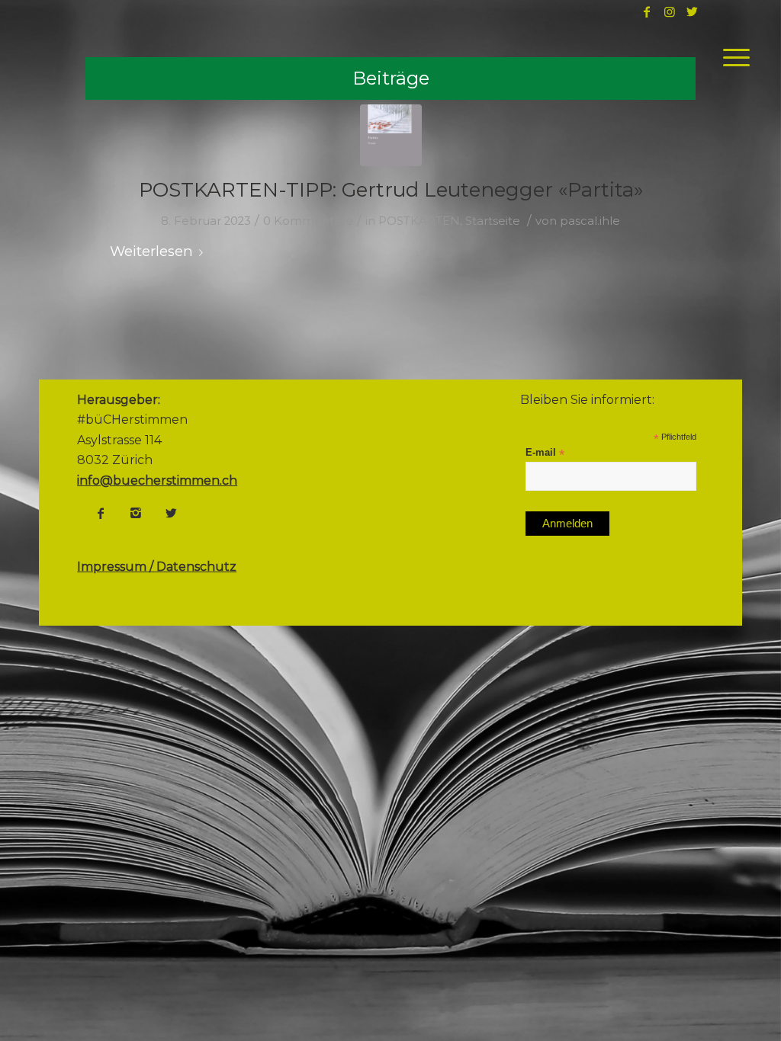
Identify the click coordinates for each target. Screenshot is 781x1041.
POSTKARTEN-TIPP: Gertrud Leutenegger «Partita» (391, 190)
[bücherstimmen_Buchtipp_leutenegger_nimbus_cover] (391, 135)
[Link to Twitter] (692, 11)
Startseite (492, 221)
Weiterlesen (151, 251)
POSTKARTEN (419, 221)
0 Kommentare (308, 221)
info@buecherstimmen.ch (157, 480)
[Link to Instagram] (669, 11)
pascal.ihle (590, 221)
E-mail (544, 453)
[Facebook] (100, 512)
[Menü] (731, 57)
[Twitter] (170, 512)
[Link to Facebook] (646, 11)
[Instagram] (135, 512)
